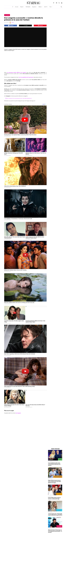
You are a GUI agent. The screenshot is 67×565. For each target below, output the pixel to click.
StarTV (45, 6)
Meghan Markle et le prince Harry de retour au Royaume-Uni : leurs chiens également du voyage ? (54, 481)
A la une (16, 6)
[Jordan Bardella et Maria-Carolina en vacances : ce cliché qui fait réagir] (55, 490)
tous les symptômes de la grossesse (26, 77)
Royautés (34, 6)
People (21, 6)
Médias (40, 6)
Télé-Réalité (28, 6)
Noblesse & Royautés (57, 476)
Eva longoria (18, 413)
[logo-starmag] (33, 3)
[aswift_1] (33, 10)
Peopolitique (59, 493)
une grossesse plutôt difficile (13, 72)
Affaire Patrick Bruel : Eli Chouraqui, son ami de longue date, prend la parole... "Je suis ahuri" (55, 531)
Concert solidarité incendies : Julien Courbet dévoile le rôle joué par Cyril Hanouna (54, 464)
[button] (54, 3)
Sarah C (13, 22)
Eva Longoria (23, 72)
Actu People (59, 526)
